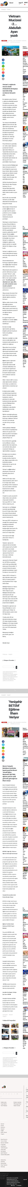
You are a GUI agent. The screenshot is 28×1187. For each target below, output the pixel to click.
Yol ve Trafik (4, 1141)
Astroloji (3, 1166)
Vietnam (13, 165)
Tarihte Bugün (4, 1147)
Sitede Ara (3, 1160)
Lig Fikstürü (3, 1146)
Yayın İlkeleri (4, 1104)
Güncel (11, 3)
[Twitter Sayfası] (4, 1093)
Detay (13, 1185)
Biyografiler (3, 1163)
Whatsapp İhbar (17, 1104)
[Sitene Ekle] (2, 1096)
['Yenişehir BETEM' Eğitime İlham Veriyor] (10, 732)
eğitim (4, 124)
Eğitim (4, 360)
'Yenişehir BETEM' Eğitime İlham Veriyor (25, 120)
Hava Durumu (4, 1139)
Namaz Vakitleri (4, 1142)
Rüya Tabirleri (4, 1165)
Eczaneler (3, 1144)
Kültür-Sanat (4, 1132)
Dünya (2, 1125)
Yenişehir (8, 785)
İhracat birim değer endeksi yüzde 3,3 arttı (25, 298)
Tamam (19, 1185)
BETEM (9, 926)
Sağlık (2, 1130)
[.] (5, 1025)
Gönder (16, 667)
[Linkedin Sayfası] (12, 1093)
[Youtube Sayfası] (10, 1093)
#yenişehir (5, 1014)
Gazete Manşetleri (5, 1154)
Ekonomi (3, 1127)
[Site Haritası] (18, 1093)
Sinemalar (3, 1149)
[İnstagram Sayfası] (7, 1093)
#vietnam (5, 654)
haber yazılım (3, 1183)
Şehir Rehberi (4, 1153)
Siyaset (2, 1129)
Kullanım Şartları (17, 1102)
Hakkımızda (3, 1102)
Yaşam (2, 1134)
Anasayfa (3, 9)
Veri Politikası (4, 1105)
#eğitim (10, 654)
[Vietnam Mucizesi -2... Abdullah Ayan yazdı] (10, 50)
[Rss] (15, 1093)
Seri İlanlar (3, 1151)
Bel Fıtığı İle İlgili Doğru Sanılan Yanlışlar (25, 261)
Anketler (3, 1161)
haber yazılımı (3, 1180)
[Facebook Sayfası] (1, 1093)
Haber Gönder (17, 1105)
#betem (11, 1014)
